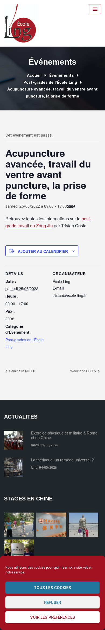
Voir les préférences (52, 617)
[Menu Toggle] (95, 9)
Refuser (52, 602)
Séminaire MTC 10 (22, 370)
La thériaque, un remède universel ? (62, 460)
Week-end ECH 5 (83, 370)
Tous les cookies (52, 587)
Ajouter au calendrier (43, 251)
